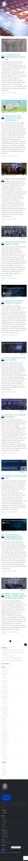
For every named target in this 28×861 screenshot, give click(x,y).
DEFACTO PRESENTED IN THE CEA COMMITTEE (15, 359)
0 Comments (14, 92)
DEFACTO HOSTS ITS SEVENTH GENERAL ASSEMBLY (15, 243)
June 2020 (4, 749)
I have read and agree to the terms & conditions (11, 852)
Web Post (9, 631)
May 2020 (4, 751)
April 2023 (4, 680)
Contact (3, 826)
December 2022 (5, 689)
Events (9, 218)
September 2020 (5, 742)
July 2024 (4, 671)
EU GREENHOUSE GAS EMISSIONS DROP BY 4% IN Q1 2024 (15, 57)
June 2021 (4, 722)
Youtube (5, 813)
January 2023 (5, 687)
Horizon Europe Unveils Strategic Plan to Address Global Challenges (13, 118)
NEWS (9, 92)
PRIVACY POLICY (5, 832)
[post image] (14, 45)
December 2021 (5, 708)
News (3, 824)
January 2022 (5, 705)
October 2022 (4, 694)
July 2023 (4, 676)
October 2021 (4, 712)
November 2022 (5, 692)
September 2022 (5, 696)
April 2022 (4, 701)
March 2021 (4, 728)
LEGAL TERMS (4, 834)
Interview (4, 766)
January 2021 (4, 733)
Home (3, 817)
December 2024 (5, 669)
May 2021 (4, 724)
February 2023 (5, 685)
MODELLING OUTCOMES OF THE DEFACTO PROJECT (14, 302)
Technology (4, 773)
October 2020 (4, 740)
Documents (4, 820)
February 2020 (5, 756)
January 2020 (5, 758)
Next (17, 641)
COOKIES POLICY (5, 836)
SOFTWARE (4, 822)
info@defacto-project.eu (5, 842)
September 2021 (5, 715)
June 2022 (4, 699)
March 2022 (4, 703)
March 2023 (4, 682)
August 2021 (4, 717)
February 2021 (5, 731)
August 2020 (4, 744)
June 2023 (4, 678)
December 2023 (5, 673)
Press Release (4, 770)
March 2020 (4, 754)
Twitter (2, 813)
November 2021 (5, 710)
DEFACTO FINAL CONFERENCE (15, 179)
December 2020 (5, 735)
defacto (5, 92)
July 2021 (4, 719)
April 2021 (4, 726)
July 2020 (4, 747)
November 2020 (5, 738)
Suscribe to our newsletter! (6, 847)
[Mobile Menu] (25, 4)
